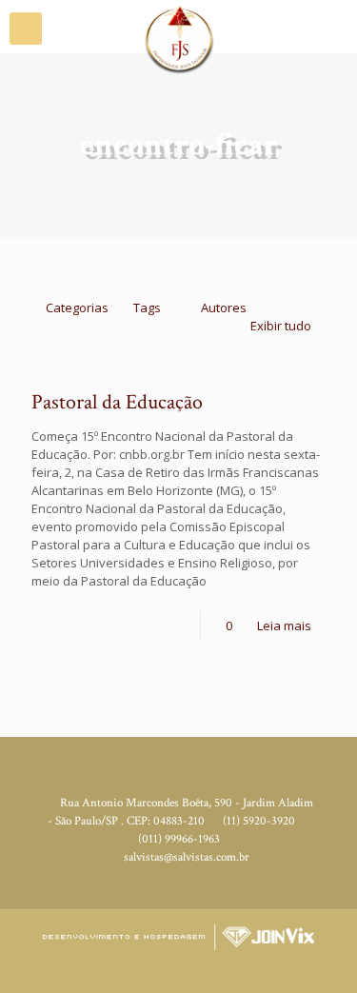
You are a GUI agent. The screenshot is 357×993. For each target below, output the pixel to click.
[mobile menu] (26, 28)
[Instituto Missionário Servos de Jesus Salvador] (178, 24)
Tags (147, 307)
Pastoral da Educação (117, 402)
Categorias (77, 307)
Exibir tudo (280, 325)
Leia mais (284, 625)
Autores (224, 307)
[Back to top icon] (332, 965)
